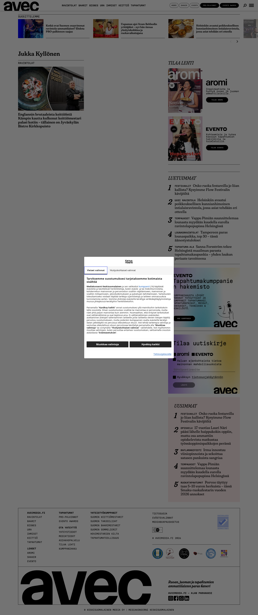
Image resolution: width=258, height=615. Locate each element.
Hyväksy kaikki (151, 344)
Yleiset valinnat (96, 270)
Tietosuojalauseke (162, 354)
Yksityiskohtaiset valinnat (123, 270)
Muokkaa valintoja (107, 344)
